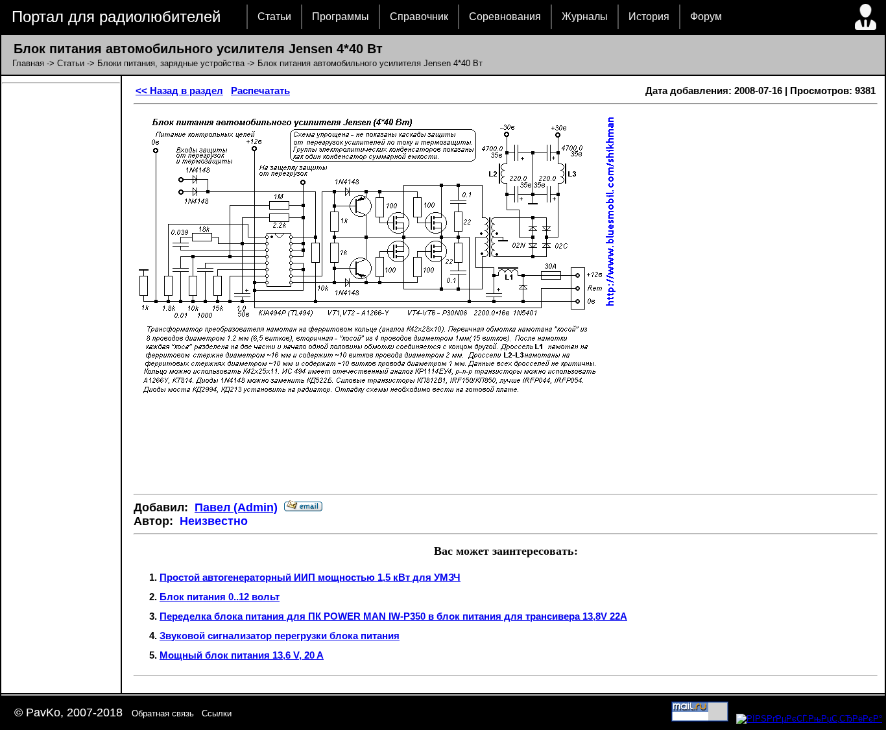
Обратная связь (163, 713)
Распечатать (260, 90)
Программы (340, 16)
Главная (28, 63)
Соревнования (505, 16)
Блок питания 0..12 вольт (220, 596)
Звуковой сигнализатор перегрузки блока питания (280, 635)
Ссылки (217, 713)
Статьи (274, 16)
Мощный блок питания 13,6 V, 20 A (242, 655)
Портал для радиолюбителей (116, 16)
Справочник (419, 16)
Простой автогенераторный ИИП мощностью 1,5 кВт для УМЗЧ (310, 577)
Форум (706, 16)
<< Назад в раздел (179, 90)
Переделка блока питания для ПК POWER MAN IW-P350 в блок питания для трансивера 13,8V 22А (393, 616)
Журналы (585, 16)
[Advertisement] (506, 445)
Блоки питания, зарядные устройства (171, 63)
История (649, 16)
